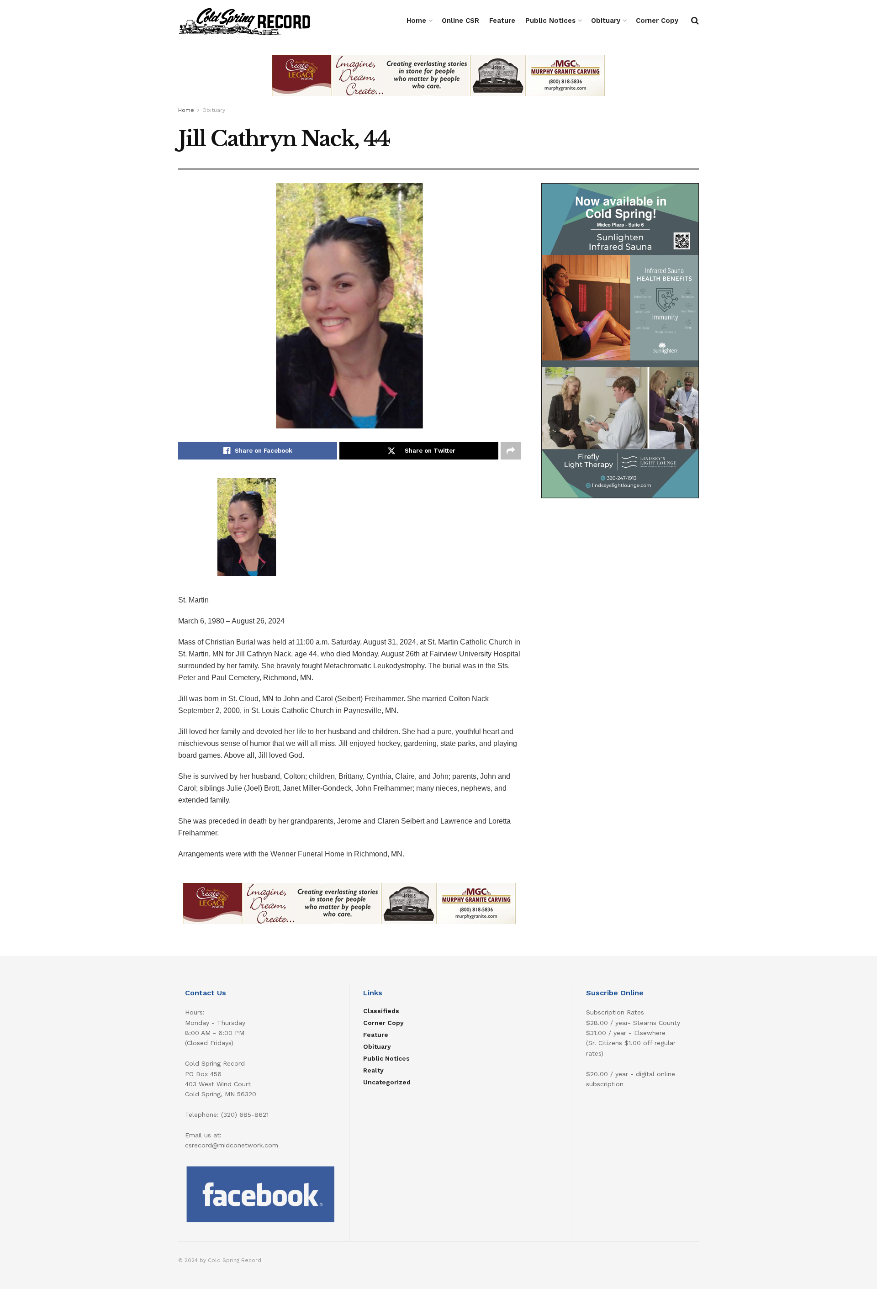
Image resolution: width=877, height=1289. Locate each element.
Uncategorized (387, 1082)
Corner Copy (657, 20)
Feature (502, 20)
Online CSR (460, 20)
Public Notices (550, 20)
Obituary (605, 20)
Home (416, 20)
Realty (373, 1070)
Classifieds (381, 1010)
